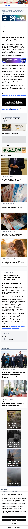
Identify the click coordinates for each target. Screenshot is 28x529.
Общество (10, 10)
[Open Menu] (2, 5)
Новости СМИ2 (5, 145)
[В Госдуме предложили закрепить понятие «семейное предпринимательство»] (14, 166)
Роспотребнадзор (9, 339)
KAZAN (9, 5)
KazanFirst (7, 114)
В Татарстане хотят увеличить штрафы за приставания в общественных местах (12, 234)
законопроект (16, 118)
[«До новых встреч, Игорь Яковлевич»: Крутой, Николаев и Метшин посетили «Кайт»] (14, 389)
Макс (3, 109)
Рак (6, 336)
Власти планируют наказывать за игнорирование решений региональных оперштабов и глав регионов (12, 207)
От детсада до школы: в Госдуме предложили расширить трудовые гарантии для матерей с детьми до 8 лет (13, 262)
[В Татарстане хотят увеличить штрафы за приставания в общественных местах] (14, 221)
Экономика (12, 369)
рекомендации (12, 336)
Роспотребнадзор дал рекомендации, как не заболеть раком (11, 277)
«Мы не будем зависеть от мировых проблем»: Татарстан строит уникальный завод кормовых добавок (13, 375)
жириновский (8, 118)
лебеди (6, 121)
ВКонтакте (15, 109)
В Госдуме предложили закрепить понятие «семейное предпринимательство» (12, 180)
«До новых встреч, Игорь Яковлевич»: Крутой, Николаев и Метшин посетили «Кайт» (13, 403)
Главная (4, 10)
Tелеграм (8, 109)
